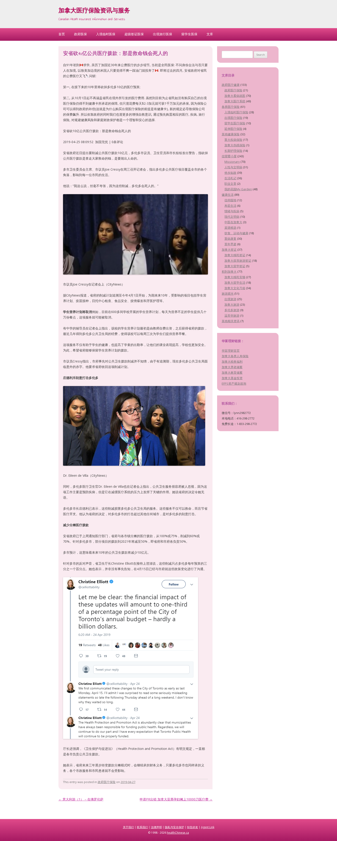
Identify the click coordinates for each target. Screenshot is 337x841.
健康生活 (228, 195)
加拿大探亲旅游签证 (237, 261)
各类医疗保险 (231, 107)
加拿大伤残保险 (234, 145)
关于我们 (128, 827)
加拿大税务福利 (232, 361)
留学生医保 (189, 34)
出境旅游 (230, 299)
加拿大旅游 (231, 304)
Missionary (232, 162)
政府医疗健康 (231, 85)
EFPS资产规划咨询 (234, 383)
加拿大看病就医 (234, 96)
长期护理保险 (233, 151)
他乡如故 (230, 173)
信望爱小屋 (229, 156)
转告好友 (192, 827)
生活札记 (230, 178)
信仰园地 (230, 200)
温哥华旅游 (231, 315)
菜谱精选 (230, 228)
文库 (210, 34)
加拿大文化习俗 (234, 288)
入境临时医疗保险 (236, 112)
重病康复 (230, 239)
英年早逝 (230, 244)
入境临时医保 (105, 34)
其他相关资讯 (231, 321)
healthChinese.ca (178, 833)
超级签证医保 (134, 34)
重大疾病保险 (233, 140)
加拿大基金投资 (232, 378)
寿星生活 (230, 206)
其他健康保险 (231, 134)
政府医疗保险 (107, 782)
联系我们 (142, 827)
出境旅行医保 (162, 34)
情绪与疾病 (231, 211)
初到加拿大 (229, 271)
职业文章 (230, 184)
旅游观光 (228, 293)
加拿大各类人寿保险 (235, 356)
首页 (61, 34)
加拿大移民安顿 (234, 277)
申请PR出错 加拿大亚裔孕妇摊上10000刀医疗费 (176, 799)
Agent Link (207, 827)
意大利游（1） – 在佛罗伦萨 (80, 799)
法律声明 (156, 827)
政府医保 (80, 34)
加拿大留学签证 (234, 266)
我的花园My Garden (238, 189)
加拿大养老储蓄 (232, 367)
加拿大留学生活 (234, 282)
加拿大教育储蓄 (232, 372)
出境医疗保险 (233, 118)
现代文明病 (231, 217)
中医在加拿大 (233, 222)
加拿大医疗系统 (234, 101)
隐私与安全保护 (174, 827)
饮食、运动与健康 (236, 233)
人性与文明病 (233, 167)
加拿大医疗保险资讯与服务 (94, 11)
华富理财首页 (231, 350)
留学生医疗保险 (234, 123)
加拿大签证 (229, 250)
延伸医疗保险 (233, 129)
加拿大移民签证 (234, 255)
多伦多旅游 (231, 310)
